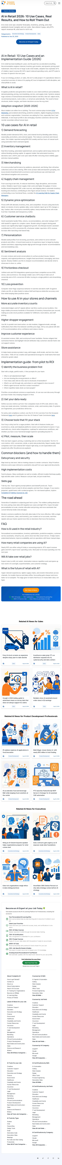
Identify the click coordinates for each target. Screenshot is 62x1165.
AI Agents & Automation (39, 979)
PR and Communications (14, 1039)
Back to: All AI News (9, 11)
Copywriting (10, 1126)
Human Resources (13, 1023)
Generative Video (37, 993)
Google (34, 1055)
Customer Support (13, 1007)
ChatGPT (35, 1049)
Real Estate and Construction (16, 1043)
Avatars (9, 1121)
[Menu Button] (59, 3)
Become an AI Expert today (28, 42)
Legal (8, 1030)
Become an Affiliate (13, 993)
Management (11, 1032)
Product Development (31, 33)
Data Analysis (36, 984)
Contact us (10, 981)
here (10, 415)
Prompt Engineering (38, 991)
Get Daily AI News (31, 590)
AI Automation (36, 1066)
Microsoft (35, 1053)
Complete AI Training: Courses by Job (14, 493)
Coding (34, 981)
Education (10, 1009)
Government (11, 1016)
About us (10, 984)
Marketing (10, 1034)
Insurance (10, 1025)
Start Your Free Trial (31, 963)
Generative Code (12, 1133)
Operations (10, 1037)
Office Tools (36, 988)
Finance (9, 1014)
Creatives (10, 1005)
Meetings (10, 1137)
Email (8, 1130)
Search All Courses (13, 988)
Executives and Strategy (18, 33)
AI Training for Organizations (16, 991)
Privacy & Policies (12, 997)
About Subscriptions (13, 986)
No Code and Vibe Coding (15, 1140)
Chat (8, 1124)
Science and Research (14, 1048)
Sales (39, 33)
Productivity (10, 1142)
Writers (9, 1050)
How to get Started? (13, 979)
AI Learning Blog (12, 995)
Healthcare (10, 1018)
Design (34, 986)
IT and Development (13, 1028)
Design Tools (11, 1128)
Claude (34, 1051)
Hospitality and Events (14, 1021)
